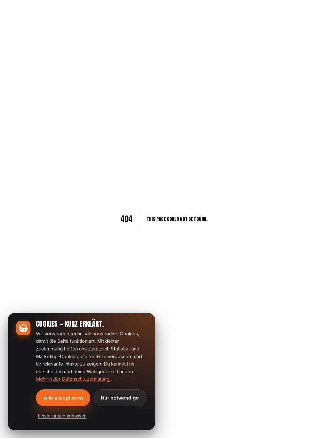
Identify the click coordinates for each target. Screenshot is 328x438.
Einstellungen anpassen (62, 415)
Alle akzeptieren (63, 398)
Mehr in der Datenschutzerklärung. (73, 379)
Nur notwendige (120, 398)
